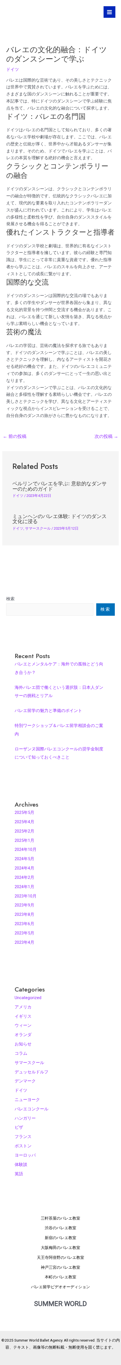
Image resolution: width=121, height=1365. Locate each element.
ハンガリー (25, 1118)
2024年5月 (24, 858)
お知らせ (23, 1044)
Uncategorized (28, 997)
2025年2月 (24, 831)
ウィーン (23, 1025)
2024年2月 (24, 877)
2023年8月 (24, 914)
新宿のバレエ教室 (60, 1237)
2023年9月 (24, 905)
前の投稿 (14, 436)
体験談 (21, 1164)
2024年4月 (24, 868)
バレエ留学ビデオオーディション (60, 1287)
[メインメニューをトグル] (109, 12)
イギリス (23, 1016)
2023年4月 (24, 942)
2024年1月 (24, 886)
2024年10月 (26, 849)
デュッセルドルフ (31, 1071)
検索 (10, 598)
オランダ (23, 1034)
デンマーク (25, 1081)
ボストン (23, 1145)
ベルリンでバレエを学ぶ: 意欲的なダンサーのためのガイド (59, 486)
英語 (19, 1173)
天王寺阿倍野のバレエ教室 (60, 1257)
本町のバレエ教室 (60, 1277)
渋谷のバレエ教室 (60, 1228)
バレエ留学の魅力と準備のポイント (48, 710)
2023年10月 (26, 896)
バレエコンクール (31, 1108)
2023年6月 (24, 923)
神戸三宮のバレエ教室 (60, 1267)
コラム (21, 1053)
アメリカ (23, 1007)
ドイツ (12, 69)
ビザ (19, 1127)
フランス (23, 1136)
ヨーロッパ (25, 1155)
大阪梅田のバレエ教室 (60, 1247)
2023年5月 (24, 933)
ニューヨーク (27, 1099)
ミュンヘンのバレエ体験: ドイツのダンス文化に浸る (59, 518)
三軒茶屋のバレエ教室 (60, 1218)
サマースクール (38, 528)
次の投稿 (106, 436)
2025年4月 (24, 821)
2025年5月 (24, 812)
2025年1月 (24, 840)
